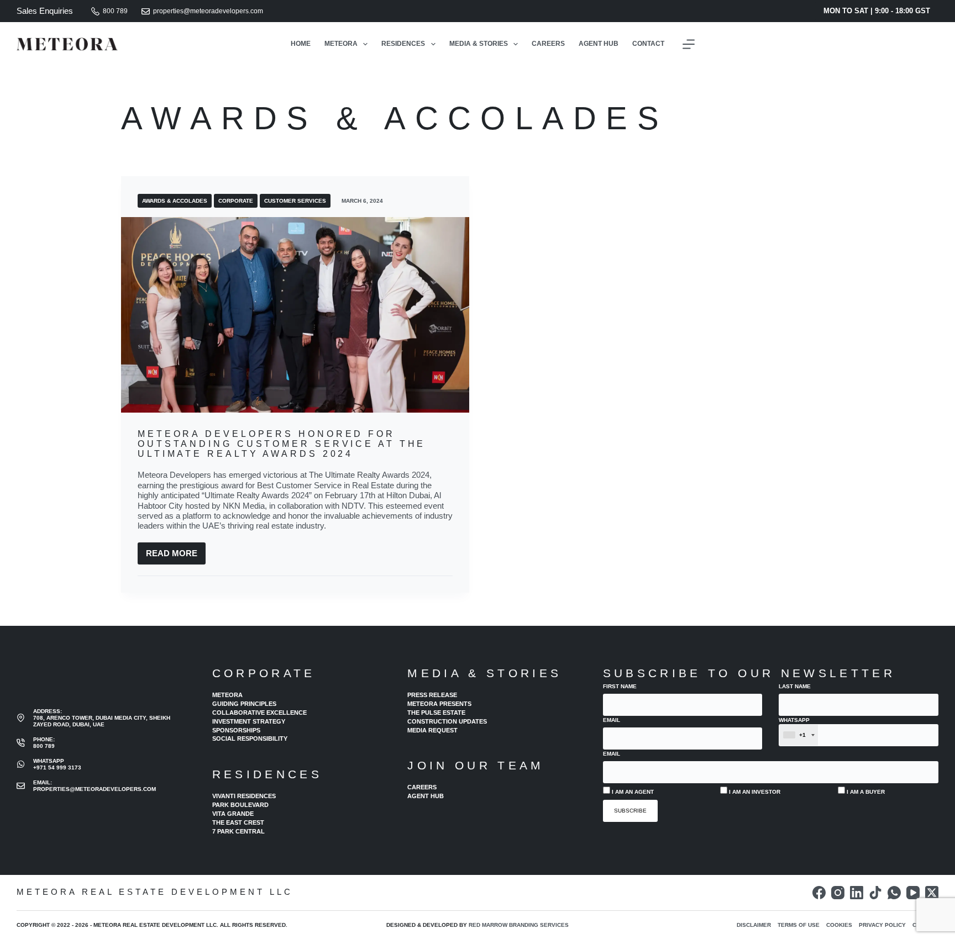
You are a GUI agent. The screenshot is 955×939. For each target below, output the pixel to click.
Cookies (839, 925)
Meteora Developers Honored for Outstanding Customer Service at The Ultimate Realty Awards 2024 (282, 443)
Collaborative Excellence (259, 712)
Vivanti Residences (244, 796)
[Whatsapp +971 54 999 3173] (21, 764)
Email (611, 720)
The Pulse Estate (436, 712)
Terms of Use (799, 925)
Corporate (235, 201)
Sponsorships (236, 730)
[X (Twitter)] (931, 892)
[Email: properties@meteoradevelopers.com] (21, 786)
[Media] (689, 44)
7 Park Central (238, 831)
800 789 (115, 11)
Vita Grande (233, 813)
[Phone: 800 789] (21, 742)
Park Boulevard (240, 804)
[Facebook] (819, 892)
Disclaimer (754, 925)
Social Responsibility (249, 738)
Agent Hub (598, 44)
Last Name (795, 686)
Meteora (341, 44)
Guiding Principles (244, 703)
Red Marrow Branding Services (519, 925)
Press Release (432, 695)
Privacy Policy (882, 925)
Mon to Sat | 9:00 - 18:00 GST (876, 11)
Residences (403, 44)
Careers (548, 44)
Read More (176, 556)
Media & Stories (478, 44)
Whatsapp (794, 727)
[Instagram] (837, 892)
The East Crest (238, 822)
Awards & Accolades (174, 201)
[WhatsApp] (894, 892)
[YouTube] (913, 892)
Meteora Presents (439, 703)
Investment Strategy (248, 721)
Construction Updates (447, 721)
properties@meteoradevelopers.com (208, 11)
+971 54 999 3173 (57, 767)
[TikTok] (875, 892)
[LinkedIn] (856, 892)
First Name (620, 686)
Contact (648, 44)
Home (301, 44)
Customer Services (295, 201)
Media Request (432, 730)
